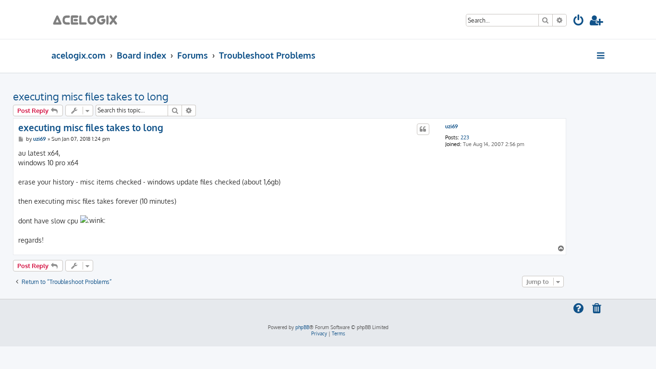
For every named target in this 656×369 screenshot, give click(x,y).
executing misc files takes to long (91, 96)
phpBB (302, 327)
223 (465, 138)
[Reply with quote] (423, 129)
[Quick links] (601, 55)
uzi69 (451, 126)
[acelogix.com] (88, 19)
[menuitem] (578, 21)
